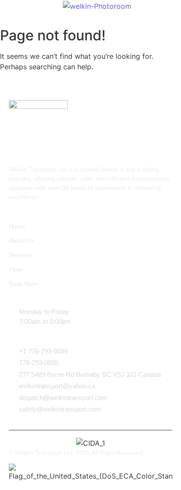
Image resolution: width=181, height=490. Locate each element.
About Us (21, 240)
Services (21, 254)
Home (17, 226)
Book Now (23, 283)
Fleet (16, 269)
